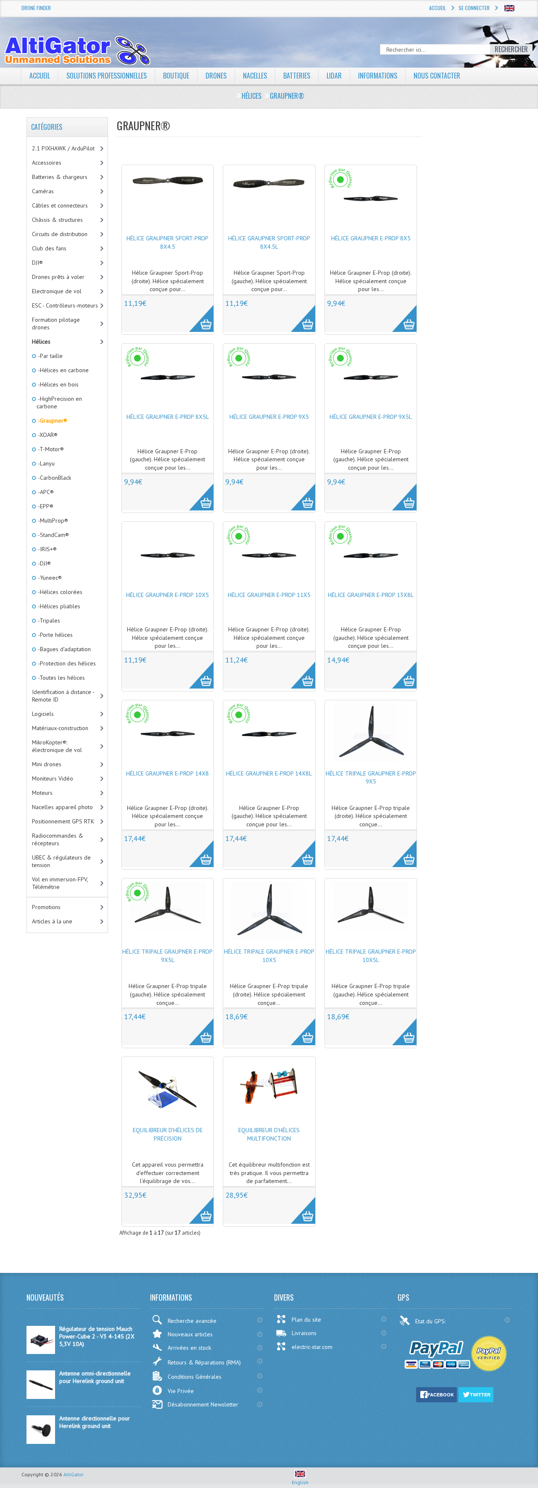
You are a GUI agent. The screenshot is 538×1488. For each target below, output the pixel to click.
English (300, 1482)
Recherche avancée (192, 1321)
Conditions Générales (195, 1376)
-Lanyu (46, 463)
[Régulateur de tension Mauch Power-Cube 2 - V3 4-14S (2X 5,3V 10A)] (40, 1352)
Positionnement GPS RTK (63, 821)
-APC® (45, 492)
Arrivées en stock (189, 1347)
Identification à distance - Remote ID (63, 695)
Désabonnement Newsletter (203, 1404)
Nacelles (255, 76)
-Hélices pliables (58, 606)
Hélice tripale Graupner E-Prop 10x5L (371, 956)
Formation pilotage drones (56, 323)
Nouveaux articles (190, 1334)
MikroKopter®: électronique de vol (57, 746)
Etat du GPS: (431, 1321)
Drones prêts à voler (58, 277)
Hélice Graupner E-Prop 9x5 (269, 417)
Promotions (46, 907)
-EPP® (45, 506)
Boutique (176, 76)
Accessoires (46, 162)
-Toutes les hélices (61, 677)
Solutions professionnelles (106, 76)
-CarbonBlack (54, 477)
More (197, 314)
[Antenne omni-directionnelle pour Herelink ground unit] (40, 1397)
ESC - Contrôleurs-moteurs (65, 305)
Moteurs (42, 793)
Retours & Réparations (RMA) (204, 1362)
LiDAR (334, 76)
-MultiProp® (52, 520)
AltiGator (73, 1474)
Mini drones (46, 764)
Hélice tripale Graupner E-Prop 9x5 (371, 778)
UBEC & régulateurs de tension (61, 861)
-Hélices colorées (59, 592)
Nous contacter (437, 76)
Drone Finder (36, 7)
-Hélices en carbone (63, 370)
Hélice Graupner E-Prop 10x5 (167, 595)
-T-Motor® (50, 449)
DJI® (37, 262)
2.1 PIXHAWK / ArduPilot (63, 148)
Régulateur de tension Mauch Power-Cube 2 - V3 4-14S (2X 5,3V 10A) (96, 1336)
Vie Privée (181, 1391)
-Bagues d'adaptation (64, 649)
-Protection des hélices (66, 663)
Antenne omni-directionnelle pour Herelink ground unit (95, 1377)
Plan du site (306, 1319)
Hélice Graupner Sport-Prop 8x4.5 (167, 242)
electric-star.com (312, 1347)
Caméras (43, 191)
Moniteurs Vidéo (52, 778)
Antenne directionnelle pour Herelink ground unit (94, 1422)
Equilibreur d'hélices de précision (168, 1134)
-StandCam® (53, 535)
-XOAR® (47, 435)
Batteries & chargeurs (59, 177)
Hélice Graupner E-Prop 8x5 (371, 238)
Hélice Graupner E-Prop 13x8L (371, 595)
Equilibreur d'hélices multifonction (269, 1134)
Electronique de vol (57, 291)
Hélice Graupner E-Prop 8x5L (168, 417)
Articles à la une (52, 921)
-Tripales (48, 620)
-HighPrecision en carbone (59, 402)
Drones (216, 76)
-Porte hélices (55, 635)
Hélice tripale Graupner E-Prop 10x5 (269, 956)
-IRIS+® (47, 549)
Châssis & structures (57, 219)
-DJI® (44, 563)
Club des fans (49, 248)
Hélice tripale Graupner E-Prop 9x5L (167, 956)
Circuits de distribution (59, 234)
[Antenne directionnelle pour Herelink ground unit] (40, 1442)
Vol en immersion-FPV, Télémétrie (60, 883)
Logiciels (43, 714)
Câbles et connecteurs (60, 205)
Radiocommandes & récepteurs (57, 839)
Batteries (296, 76)
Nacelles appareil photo (62, 807)
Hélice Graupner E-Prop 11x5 (269, 595)
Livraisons (304, 1333)
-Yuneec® (49, 577)
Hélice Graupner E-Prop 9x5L (371, 417)
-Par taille (50, 356)
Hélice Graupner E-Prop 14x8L (269, 773)
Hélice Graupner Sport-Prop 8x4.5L (269, 242)
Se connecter (474, 7)
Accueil (437, 7)
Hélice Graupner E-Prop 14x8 (167, 773)
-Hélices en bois (58, 384)
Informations (377, 76)
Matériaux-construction (60, 728)
